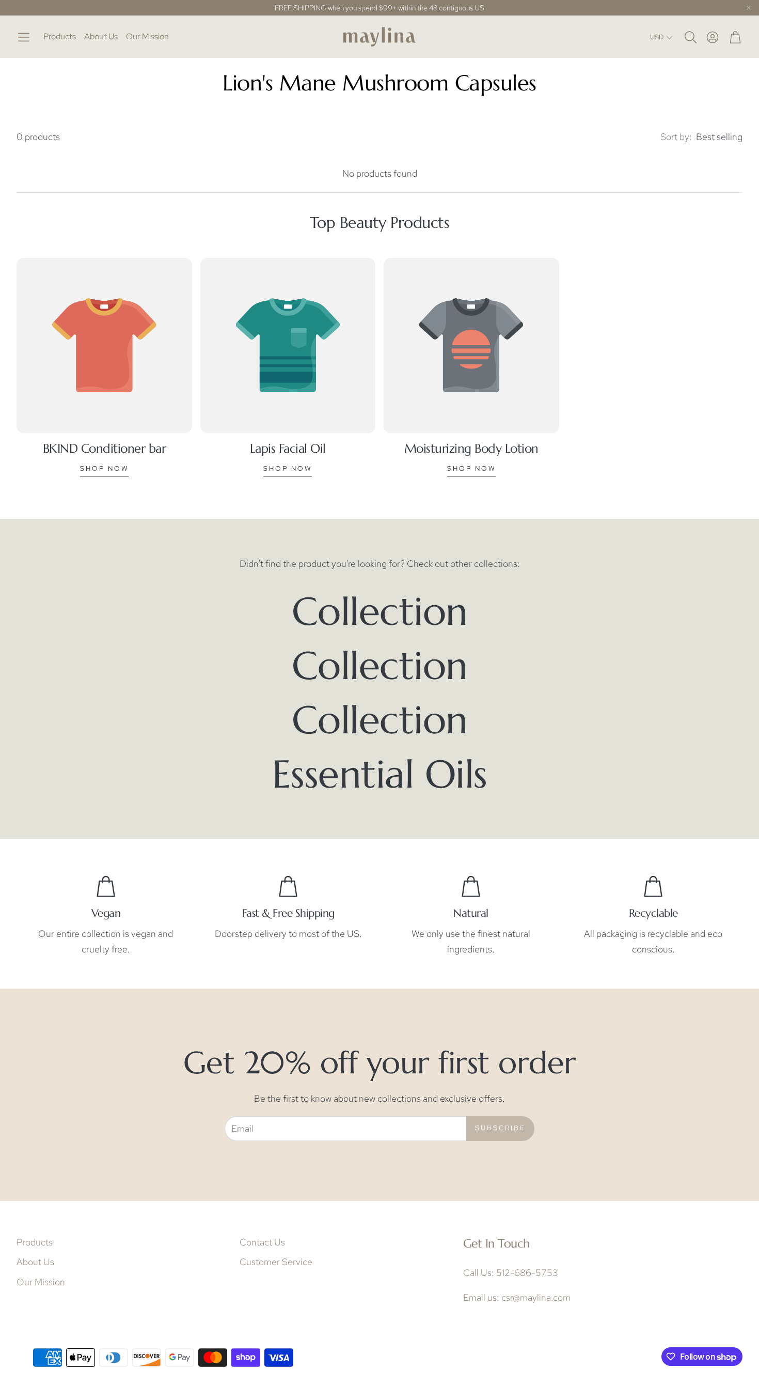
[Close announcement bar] (748, 8)
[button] (24, 37)
